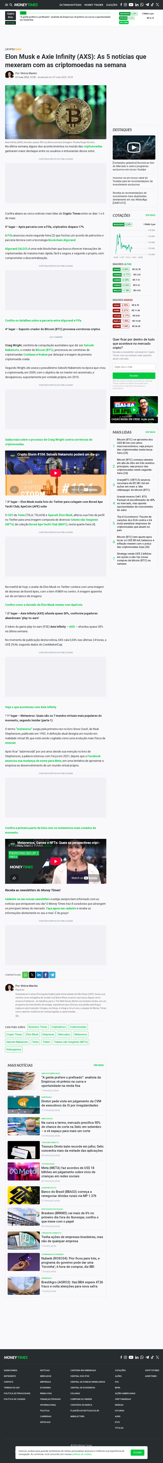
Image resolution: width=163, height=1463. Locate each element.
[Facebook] (121, 5)
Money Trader (94, 4)
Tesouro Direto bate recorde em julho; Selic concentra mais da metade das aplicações (72, 1149)
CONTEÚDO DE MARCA (81, 1405)
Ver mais (150, 432)
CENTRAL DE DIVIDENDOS (82, 1387)
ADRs (117, 1416)
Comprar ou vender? (52, 1254)
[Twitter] (157, 5)
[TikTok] (152, 1357)
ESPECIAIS (45, 1422)
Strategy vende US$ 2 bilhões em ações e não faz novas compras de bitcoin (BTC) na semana (134, 558)
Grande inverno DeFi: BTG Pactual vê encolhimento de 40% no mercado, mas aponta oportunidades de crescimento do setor (136, 503)
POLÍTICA (45, 1410)
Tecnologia (47, 1164)
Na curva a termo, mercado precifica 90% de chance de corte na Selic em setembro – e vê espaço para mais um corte (71, 1127)
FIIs (117, 1382)
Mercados (64, 1034)
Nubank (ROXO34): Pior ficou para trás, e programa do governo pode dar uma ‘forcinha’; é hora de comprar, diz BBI (70, 1262)
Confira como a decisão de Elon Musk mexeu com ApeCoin (43, 604)
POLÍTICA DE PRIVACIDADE (17, 1393)
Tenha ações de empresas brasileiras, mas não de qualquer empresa (72, 1239)
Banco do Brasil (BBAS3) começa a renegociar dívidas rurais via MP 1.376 (68, 1194)
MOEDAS (119, 1405)
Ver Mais (99, 1065)
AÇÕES (118, 1376)
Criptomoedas (78, 1026)
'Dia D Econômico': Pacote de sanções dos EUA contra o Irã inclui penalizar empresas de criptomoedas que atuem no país (134, 523)
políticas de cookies (82, 1454)
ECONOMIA (45, 1387)
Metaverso (80, 1034)
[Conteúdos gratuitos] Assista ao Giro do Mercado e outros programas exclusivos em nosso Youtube (133, 166)
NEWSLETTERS (77, 1416)
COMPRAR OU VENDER (81, 1399)
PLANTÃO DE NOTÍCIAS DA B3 (84, 1410)
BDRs (117, 1387)
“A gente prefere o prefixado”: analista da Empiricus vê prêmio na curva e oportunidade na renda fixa (71, 1081)
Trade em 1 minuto (51, 1233)
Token (46, 1041)
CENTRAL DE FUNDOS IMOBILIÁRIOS (87, 1382)
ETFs (117, 1422)
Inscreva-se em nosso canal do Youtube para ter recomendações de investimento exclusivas (133, 181)
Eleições (111, 4)
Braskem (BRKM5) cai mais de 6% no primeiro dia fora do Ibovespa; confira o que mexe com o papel (70, 1217)
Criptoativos (58, 1026)
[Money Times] (26, 4)
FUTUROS (119, 1410)
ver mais (10, 23)
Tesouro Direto (50, 1142)
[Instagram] (125, 5)
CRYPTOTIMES (152, 1370)
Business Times (37, 1026)
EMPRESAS (45, 1382)
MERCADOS (45, 1376)
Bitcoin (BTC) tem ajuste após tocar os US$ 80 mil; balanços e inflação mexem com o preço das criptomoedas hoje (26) (135, 542)
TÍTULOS (119, 1428)
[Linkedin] (136, 5)
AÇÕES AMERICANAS (125, 1393)
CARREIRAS (45, 1416)
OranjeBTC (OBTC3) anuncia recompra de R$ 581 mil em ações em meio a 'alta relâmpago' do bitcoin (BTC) (133, 484)
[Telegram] (147, 5)
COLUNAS (75, 1393)
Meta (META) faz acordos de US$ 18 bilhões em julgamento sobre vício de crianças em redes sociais (68, 1172)
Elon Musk (32, 1034)
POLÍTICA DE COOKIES (14, 1399)
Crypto (13, 49)
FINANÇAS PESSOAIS (50, 1399)
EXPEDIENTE (10, 1376)
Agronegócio (48, 1187)
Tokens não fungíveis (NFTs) (71, 1041)
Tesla (35, 1041)
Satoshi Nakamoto (17, 1041)
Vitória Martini (28, 73)
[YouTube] (131, 5)
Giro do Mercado (50, 1073)
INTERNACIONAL (48, 1405)
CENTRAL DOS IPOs (79, 1376)
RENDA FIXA (46, 1393)
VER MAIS (150, 215)
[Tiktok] (152, 5)
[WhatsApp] (142, 5)
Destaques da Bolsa (52, 1209)
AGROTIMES (151, 1376)
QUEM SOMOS (10, 1370)
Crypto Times (14, 1034)
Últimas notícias (70, 4)
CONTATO (8, 1382)
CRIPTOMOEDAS (123, 1399)
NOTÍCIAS (45, 1370)
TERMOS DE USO (12, 1387)
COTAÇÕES (120, 1370)
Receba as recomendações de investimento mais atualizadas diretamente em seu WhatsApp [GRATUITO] (130, 197)
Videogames (13, 1049)
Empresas (48, 1034)
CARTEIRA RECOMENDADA (83, 1370)
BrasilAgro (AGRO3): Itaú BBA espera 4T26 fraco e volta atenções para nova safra (72, 1284)
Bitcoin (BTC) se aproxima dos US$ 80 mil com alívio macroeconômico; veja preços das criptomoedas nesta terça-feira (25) (135, 446)
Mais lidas (122, 432)
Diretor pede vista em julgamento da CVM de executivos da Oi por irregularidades (71, 1103)
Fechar (137, 1452)
